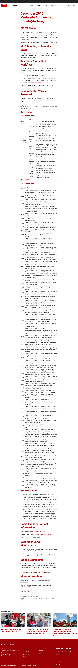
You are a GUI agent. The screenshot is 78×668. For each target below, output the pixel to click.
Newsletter (75, 5)
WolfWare (35, 596)
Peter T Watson (33, 25)
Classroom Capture (27, 598)
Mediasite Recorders (42, 598)
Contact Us (26, 651)
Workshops (26, 654)
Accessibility (42, 656)
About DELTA (26, 649)
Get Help (25, 656)
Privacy (29, 665)
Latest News (31, 5)
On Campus (38, 5)
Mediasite (35, 598)
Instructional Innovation (66, 5)
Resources (34, 665)
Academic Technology (55, 5)
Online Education (46, 5)
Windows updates (52, 598)
